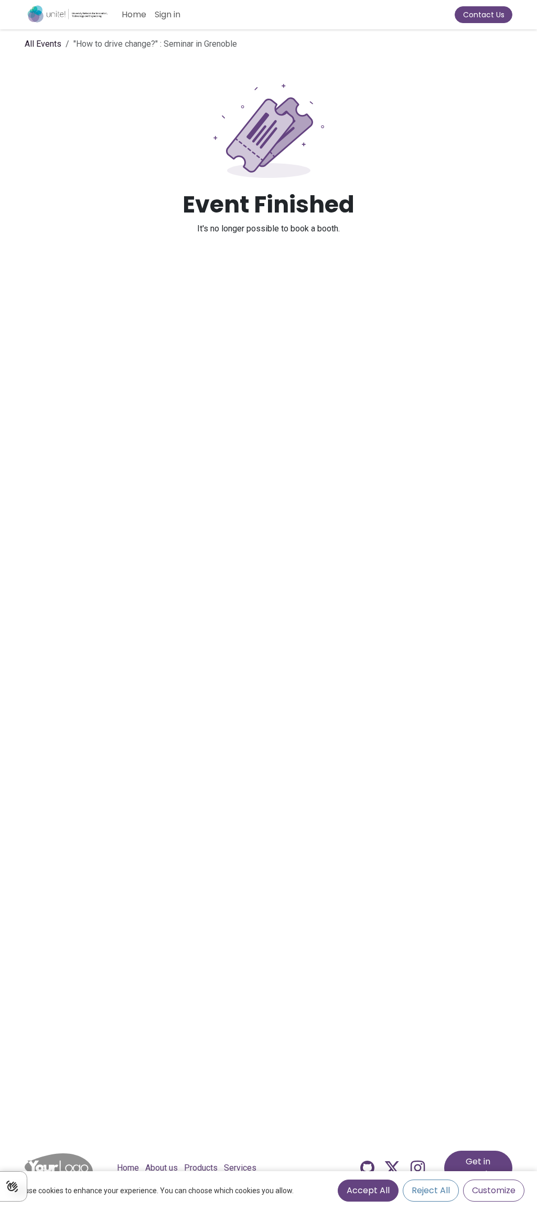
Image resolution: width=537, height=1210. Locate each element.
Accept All (368, 1190)
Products (201, 1168)
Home (128, 1168)
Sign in (167, 14)
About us (161, 1168)
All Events (43, 44)
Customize (493, 1190)
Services (240, 1168)
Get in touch (478, 1167)
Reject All (431, 1190)
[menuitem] (134, 14)
